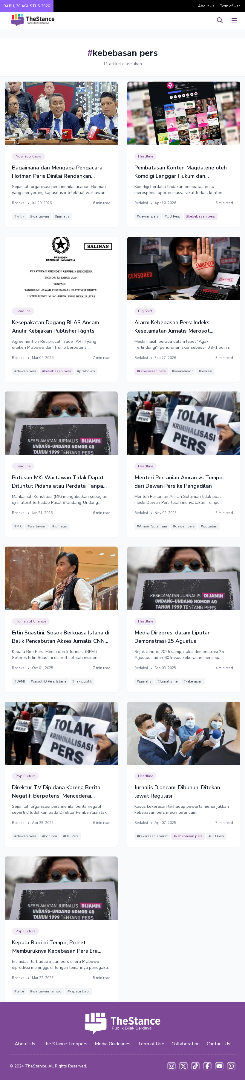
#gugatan (209, 526)
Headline (145, 156)
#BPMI (19, 681)
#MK (18, 526)
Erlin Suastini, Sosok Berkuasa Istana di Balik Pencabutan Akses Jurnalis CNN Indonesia (60, 637)
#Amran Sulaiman (152, 526)
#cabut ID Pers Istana (48, 681)
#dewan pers (148, 216)
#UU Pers (172, 216)
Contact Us (218, 1044)
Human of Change (31, 621)
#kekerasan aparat (152, 836)
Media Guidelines (113, 1044)
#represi (205, 371)
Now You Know (28, 156)
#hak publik (82, 681)
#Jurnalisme (167, 681)
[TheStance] (33, 20)
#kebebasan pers (200, 216)
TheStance (35, 1066)
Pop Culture (25, 776)
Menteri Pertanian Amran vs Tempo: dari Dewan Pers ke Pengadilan (179, 481)
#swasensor (182, 371)
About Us (206, 6)
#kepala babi (79, 991)
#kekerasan (192, 681)
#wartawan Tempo (46, 991)
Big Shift (145, 311)
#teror (19, 991)
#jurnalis (62, 216)
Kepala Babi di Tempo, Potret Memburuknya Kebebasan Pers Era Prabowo (55, 947)
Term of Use (230, 6)
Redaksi (18, 203)
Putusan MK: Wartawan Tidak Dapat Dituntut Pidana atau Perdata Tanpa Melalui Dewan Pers (58, 482)
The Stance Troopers (65, 1044)
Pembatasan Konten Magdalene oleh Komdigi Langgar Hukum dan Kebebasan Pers (180, 172)
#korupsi (49, 836)
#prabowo (86, 371)
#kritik (19, 216)
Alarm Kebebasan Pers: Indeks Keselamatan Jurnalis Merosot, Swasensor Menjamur (172, 327)
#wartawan (39, 216)
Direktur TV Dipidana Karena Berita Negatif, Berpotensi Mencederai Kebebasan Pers (56, 792)
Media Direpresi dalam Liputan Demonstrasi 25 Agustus (172, 637)
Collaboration (186, 1044)
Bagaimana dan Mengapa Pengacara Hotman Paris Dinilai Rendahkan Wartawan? (57, 172)
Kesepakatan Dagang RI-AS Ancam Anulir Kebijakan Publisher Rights (55, 326)
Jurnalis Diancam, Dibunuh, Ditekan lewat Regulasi (177, 791)
